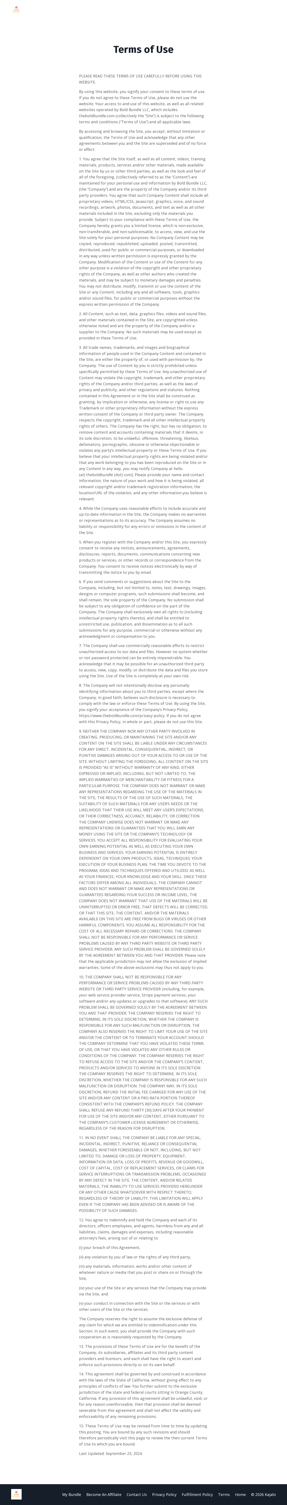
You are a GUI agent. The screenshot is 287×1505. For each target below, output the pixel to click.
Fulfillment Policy (197, 1494)
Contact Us (137, 1494)
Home (240, 1494)
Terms (224, 1494)
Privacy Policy (164, 1494)
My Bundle (71, 1494)
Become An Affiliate (103, 1494)
